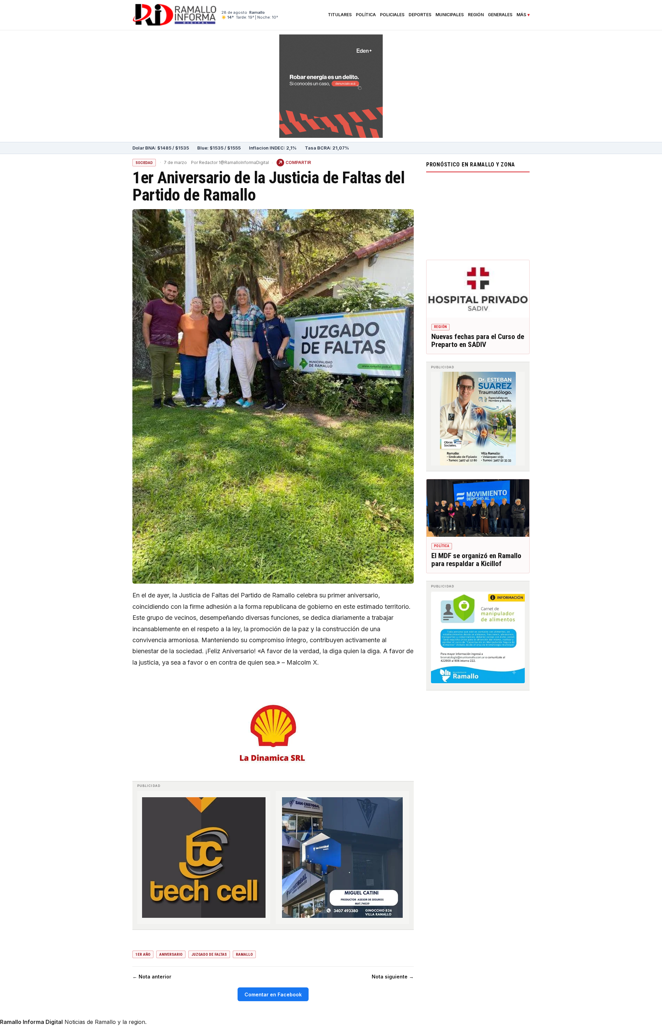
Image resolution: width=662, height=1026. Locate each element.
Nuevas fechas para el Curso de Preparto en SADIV (477, 340)
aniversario (170, 954)
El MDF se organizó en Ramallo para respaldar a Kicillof (476, 560)
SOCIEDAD (144, 163)
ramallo (244, 954)
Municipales (449, 14)
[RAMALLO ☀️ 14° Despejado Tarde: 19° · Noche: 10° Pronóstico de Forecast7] (478, 214)
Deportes (420, 14)
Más (521, 14)
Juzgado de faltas (209, 954)
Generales (500, 14)
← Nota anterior (151, 976)
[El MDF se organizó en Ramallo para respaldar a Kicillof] (478, 508)
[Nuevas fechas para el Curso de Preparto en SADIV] (478, 289)
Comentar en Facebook (273, 994)
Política (366, 14)
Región (476, 14)
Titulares (340, 14)
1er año (143, 954)
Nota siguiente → (393, 976)
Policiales (392, 14)
